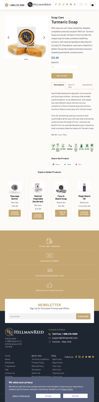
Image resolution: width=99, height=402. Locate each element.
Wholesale (9, 362)
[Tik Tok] (83, 357)
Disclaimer (36, 369)
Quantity (55, 62)
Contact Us (10, 373)
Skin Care (57, 369)
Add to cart (62, 213)
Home (7, 355)
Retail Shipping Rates (41, 376)
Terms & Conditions (40, 359)
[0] (90, 5)
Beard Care (58, 362)
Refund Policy (38, 366)
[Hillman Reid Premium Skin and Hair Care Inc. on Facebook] (76, 357)
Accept (48, 396)
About (7, 359)
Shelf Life (36, 373)
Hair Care (57, 366)
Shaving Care (58, 373)
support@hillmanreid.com (65, 337)
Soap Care (57, 376)
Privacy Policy (66, 389)
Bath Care (57, 359)
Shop (53, 355)
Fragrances (10, 366)
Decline (75, 396)
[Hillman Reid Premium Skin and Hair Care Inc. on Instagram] (79, 357)
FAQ (6, 369)
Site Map (9, 376)
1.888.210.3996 (69, 333)
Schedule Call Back (57, 329)
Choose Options (15, 213)
